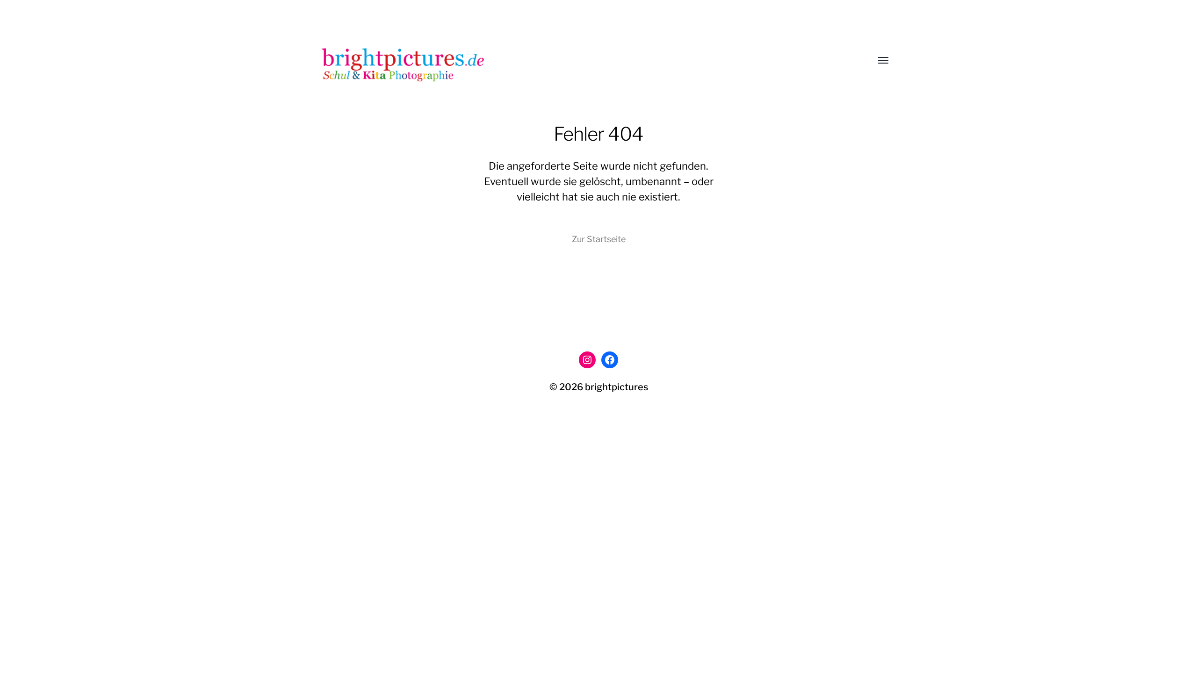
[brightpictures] (580, 60)
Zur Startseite (599, 239)
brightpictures (616, 387)
